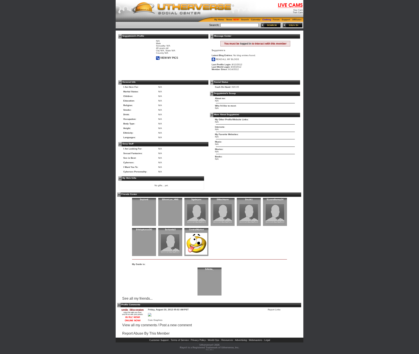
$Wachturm (223, 199)
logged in (245, 43)
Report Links (274, 309)
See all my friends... (137, 298)
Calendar (256, 19)
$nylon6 (144, 199)
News (229, 19)
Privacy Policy (198, 340)
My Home (219, 19)
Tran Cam (298, 12)
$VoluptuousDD (144, 229)
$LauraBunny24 (275, 199)
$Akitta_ (209, 269)
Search (245, 19)
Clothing (266, 19)
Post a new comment (176, 325)
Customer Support (159, 340)
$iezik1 (249, 199)
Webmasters (255, 340)
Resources (227, 340)
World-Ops (213, 340)
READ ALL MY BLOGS (227, 59)
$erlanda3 (170, 229)
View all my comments (139, 325)
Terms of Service (180, 340)
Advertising (241, 340)
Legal (267, 340)
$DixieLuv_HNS (170, 199)
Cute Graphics (155, 320)
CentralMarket (196, 229)
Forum (276, 19)
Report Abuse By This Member (146, 333)
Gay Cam (298, 10)
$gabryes (196, 199)
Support (286, 19)
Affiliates (297, 19)
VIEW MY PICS (169, 57)
